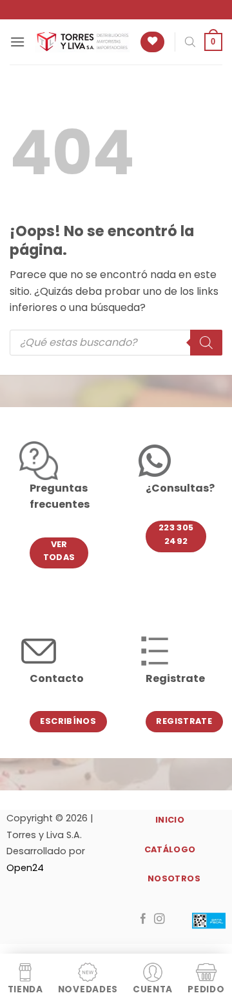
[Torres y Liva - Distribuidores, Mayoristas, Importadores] (82, 42)
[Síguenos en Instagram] (159, 919)
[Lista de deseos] (152, 42)
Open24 (25, 867)
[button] (17, 41)
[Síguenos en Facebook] (143, 919)
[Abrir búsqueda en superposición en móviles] (190, 42)
